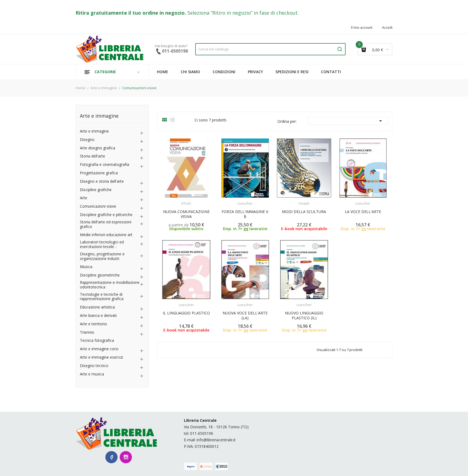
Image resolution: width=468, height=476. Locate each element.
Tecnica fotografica (97, 340)
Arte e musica (92, 374)
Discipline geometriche (100, 275)
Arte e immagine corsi (99, 349)
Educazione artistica (97, 307)
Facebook (111, 457)
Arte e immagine (99, 116)
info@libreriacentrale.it (216, 439)
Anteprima (174, 200)
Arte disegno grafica (97, 148)
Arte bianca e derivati (98, 315)
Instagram (126, 457)
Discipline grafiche (96, 190)
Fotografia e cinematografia (104, 164)
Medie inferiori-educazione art (106, 235)
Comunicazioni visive (98, 206)
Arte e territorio (93, 324)
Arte (83, 198)
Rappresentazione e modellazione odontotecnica (109, 285)
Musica (86, 267)
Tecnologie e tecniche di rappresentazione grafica (101, 296)
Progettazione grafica (99, 173)
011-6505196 (201, 433)
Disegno (87, 139)
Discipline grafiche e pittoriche (106, 215)
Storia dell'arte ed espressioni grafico (105, 224)
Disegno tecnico (94, 366)
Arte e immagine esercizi (101, 357)
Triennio (87, 332)
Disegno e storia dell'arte (102, 181)
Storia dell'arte (92, 156)
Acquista (250, 200)
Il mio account (361, 27)
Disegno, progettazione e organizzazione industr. (102, 256)
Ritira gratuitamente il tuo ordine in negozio (130, 12)
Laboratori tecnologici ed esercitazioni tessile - (102, 244)
